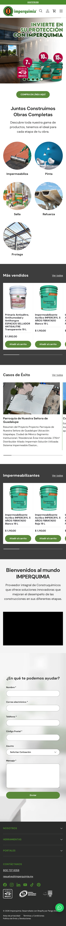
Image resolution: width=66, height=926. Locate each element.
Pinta (48, 174)
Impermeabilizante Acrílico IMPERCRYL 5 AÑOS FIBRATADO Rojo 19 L (47, 519)
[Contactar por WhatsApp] (59, 907)
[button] (54, 11)
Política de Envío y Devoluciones (17, 918)
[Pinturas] (49, 156)
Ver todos (57, 275)
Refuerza (49, 214)
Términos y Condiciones (33, 916)
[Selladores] (17, 196)
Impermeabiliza (17, 174)
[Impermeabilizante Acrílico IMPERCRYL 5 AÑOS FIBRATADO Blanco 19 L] (48, 298)
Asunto (10, 746)
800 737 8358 (11, 870)
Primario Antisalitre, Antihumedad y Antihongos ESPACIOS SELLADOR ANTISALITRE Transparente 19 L (17, 322)
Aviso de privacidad (11, 916)
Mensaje (10, 760)
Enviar (33, 795)
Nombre (10, 687)
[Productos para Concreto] (49, 196)
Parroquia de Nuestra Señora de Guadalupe (25, 420)
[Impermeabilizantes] (17, 156)
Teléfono (10, 716)
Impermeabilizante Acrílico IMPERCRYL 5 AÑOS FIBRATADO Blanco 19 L (47, 319)
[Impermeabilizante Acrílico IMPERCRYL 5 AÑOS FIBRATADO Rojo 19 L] (48, 498)
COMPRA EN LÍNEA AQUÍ (33, 94)
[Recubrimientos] (17, 236)
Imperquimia (15, 911)
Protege (17, 254)
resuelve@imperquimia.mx (18, 876)
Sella (17, 214)
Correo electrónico (16, 702)
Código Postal (13, 731)
